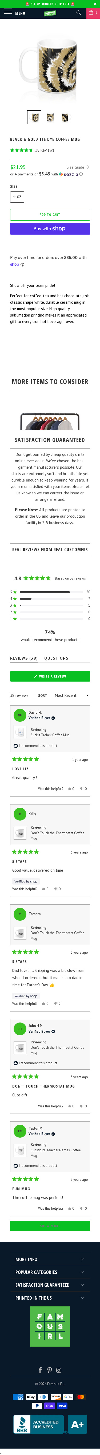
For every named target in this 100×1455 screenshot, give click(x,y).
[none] (34, 117)
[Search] (78, 12)
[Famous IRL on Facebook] (41, 1371)
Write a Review (60, 678)
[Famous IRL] (50, 13)
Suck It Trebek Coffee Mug (50, 735)
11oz (17, 197)
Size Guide (76, 167)
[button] (50, 150)
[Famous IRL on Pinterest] (50, 1371)
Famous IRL (55, 1384)
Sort (42, 695)
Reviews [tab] (24, 659)
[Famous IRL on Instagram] (59, 1371)
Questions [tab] (56, 659)
